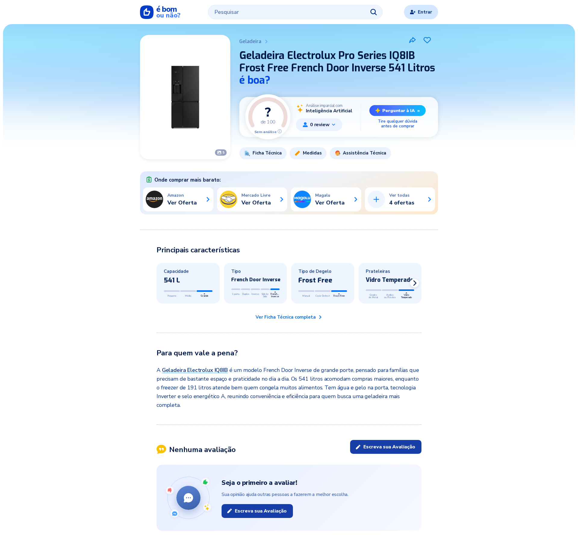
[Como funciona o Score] (279, 131)
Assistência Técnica (364, 153)
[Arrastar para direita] (414, 283)
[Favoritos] (427, 40)
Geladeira (250, 41)
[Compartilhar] (412, 40)
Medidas (312, 153)
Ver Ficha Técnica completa (286, 317)
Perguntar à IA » (401, 111)
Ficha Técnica (267, 153)
